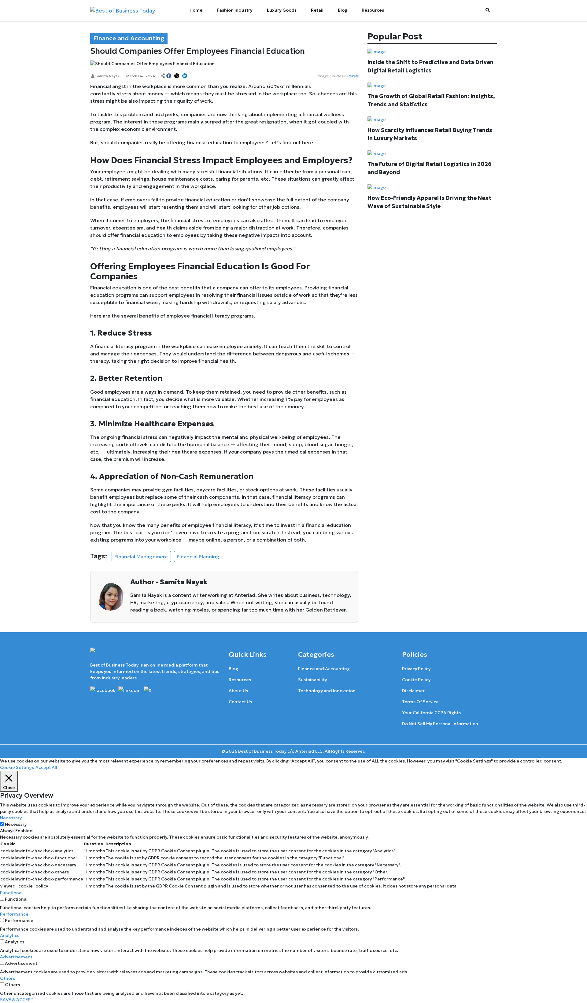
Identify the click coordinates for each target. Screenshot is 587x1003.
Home (196, 10)
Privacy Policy (416, 668)
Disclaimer (413, 690)
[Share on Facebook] (169, 76)
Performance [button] (14, 914)
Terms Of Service (420, 701)
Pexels (352, 76)
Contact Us (240, 701)
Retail (317, 10)
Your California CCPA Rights (431, 712)
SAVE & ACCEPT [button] (16, 999)
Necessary (16, 824)
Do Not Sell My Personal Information (440, 723)
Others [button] (7, 978)
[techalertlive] (103, 690)
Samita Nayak (107, 76)
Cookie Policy (416, 679)
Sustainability (312, 679)
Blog (342, 10)
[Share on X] (177, 76)
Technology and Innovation (327, 690)
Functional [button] (11, 892)
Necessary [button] (11, 818)
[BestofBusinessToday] (115, 654)
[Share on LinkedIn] (185, 76)
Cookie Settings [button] (17, 767)
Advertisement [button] (16, 957)
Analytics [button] (9, 935)
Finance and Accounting (324, 668)
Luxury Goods (282, 10)
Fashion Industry (235, 10)
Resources (373, 10)
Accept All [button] (46, 767)
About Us (238, 690)
